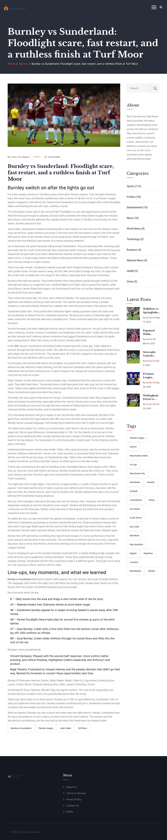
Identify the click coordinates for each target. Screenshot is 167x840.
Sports (23, 63)
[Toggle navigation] (154, 7)
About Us (71, 787)
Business (134, 249)
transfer (150, 482)
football (133, 491)
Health (132, 271)
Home (11, 63)
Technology (135, 239)
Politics (134, 196)
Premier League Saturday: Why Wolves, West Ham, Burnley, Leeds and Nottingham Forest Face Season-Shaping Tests (151, 375)
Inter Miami (135, 482)
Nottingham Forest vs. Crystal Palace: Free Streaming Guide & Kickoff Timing (150, 397)
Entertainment (137, 207)
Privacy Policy (74, 799)
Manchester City (137, 473)
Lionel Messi (136, 500)
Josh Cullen (65, 728)
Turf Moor (82, 728)
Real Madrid (135, 571)
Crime (132, 281)
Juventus (134, 562)
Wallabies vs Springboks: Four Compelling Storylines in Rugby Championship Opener (152, 310)
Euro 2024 (134, 526)
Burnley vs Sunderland (21, 728)
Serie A (133, 446)
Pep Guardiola (136, 544)
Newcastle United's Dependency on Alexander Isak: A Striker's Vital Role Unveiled (151, 354)
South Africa (136, 518)
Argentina (148, 553)
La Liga (133, 464)
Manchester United (139, 455)
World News (135, 228)
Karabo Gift (16, 157)
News (133, 218)
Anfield (151, 571)
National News (137, 260)
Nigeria (133, 553)
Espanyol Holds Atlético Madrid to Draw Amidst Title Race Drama (151, 332)
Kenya (151, 500)
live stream (135, 509)
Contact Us (72, 805)
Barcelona (134, 535)
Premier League (45, 728)
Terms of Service (76, 793)
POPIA (69, 811)
